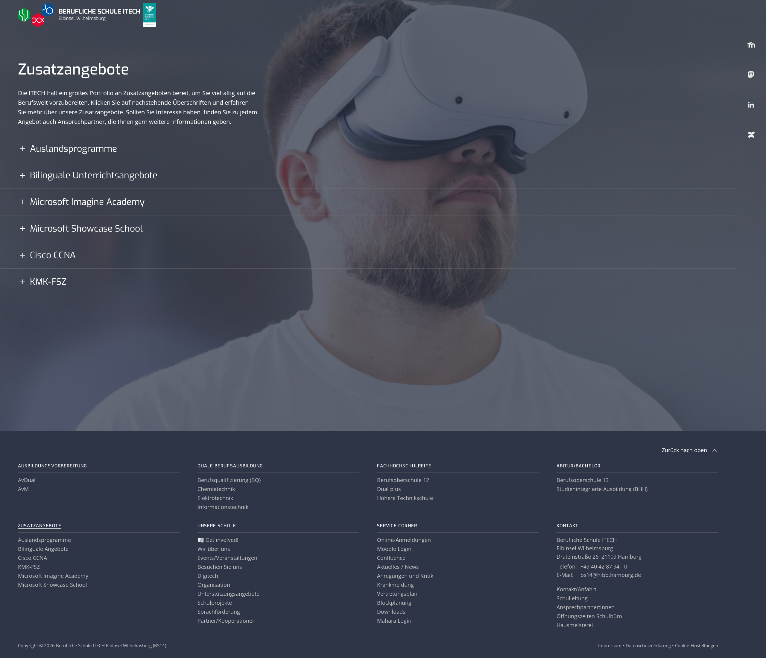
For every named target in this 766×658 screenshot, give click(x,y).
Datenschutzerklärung (648, 645)
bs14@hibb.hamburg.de (610, 574)
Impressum (609, 645)
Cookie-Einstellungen (696, 645)
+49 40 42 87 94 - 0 (603, 566)
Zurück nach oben (684, 450)
